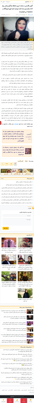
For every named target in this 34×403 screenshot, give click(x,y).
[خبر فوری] (0, 123)
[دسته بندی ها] (32, 2)
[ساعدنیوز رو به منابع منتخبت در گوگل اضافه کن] (15, 163)
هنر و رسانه (30, 15)
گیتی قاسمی (20, 161)
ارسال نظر (6, 228)
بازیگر (26, 161)
